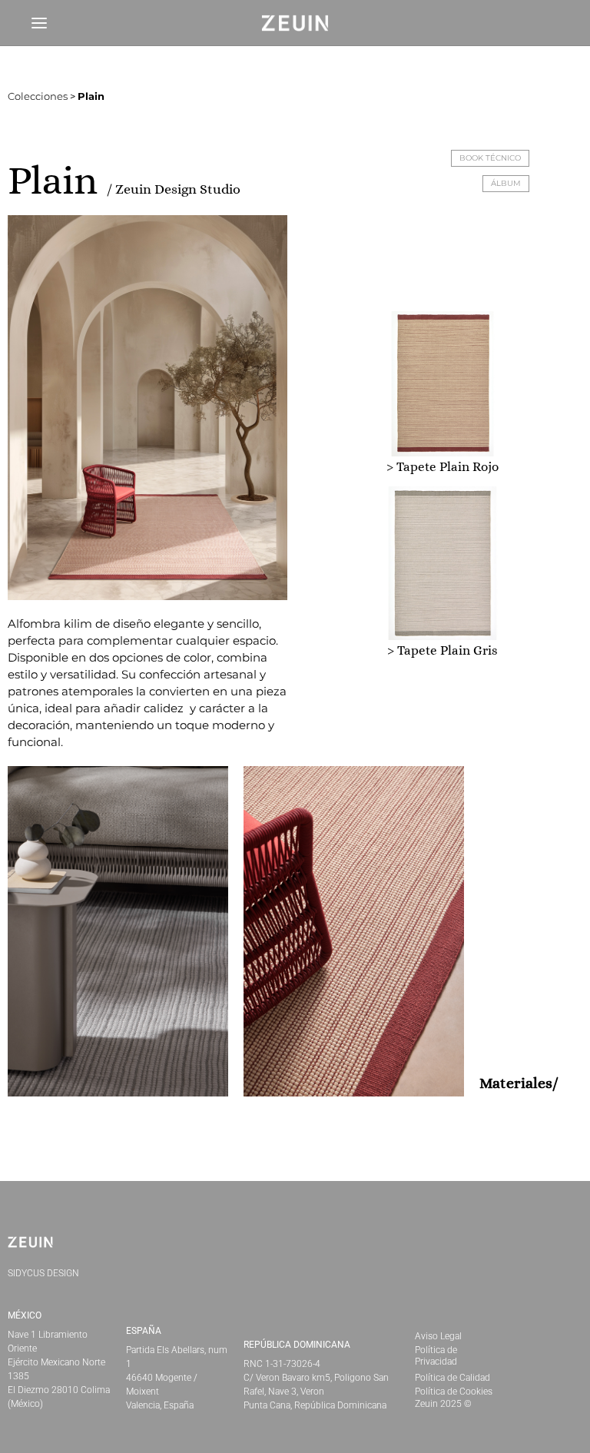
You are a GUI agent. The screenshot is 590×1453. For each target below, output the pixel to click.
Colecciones (38, 96)
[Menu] (39, 23)
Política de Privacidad (436, 1356)
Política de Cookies (453, 1391)
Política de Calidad (452, 1377)
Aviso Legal (438, 1336)
